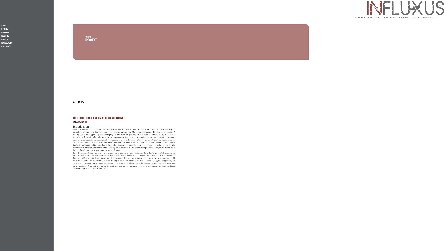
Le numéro (4, 29)
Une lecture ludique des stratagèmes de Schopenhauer (99, 118)
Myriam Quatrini (81, 122)
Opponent (91, 40)
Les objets (4, 40)
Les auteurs (5, 36)
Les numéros (5, 33)
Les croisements (6, 43)
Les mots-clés (6, 47)
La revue (4, 26)
